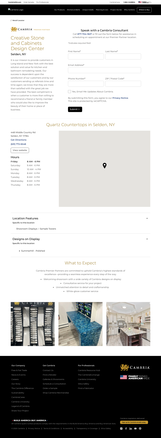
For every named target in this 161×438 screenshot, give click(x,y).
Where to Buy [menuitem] (144, 10)
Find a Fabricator (86, 388)
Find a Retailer (49, 375)
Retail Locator (18, 20)
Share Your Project (20, 411)
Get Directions (18, 140)
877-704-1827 (84, 34)
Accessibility (68, 428)
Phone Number (76, 78)
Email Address (76, 65)
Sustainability (17, 393)
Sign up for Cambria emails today (134, 422)
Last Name (111, 51)
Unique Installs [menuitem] (88, 10)
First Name (74, 51)
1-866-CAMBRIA (129, 2)
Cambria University (20, 402)
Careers (15, 379)
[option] (33, 324)
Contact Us (48, 370)
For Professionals (42, 2)
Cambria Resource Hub (89, 370)
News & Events (18, 375)
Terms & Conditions (51, 428)
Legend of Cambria (20, 406)
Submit (74, 109)
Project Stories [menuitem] (116, 10)
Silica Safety (83, 384)
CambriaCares (115, 2)
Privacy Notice (120, 98)
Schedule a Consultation (54, 384)
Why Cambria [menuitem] (129, 10)
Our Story (15, 384)
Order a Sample (50, 388)
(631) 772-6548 (18, 144)
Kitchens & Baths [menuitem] (73, 10)
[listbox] (80, 324)
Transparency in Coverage (87, 428)
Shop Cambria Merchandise (56, 393)
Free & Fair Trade (19, 370)
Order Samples (29, 2)
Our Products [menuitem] (59, 10)
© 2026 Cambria (18, 428)
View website (20, 150)
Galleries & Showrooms (53, 379)
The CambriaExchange (89, 375)
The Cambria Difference (22, 388)
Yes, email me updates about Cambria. (93, 91)
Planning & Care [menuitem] (102, 10)
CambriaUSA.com (14, 2)
